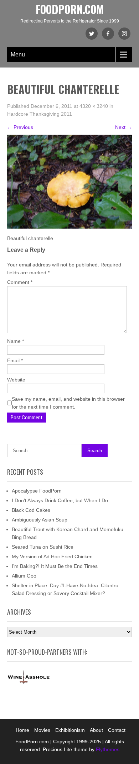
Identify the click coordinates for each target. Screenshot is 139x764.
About (96, 730)
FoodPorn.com (70, 9)
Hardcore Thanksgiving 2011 (39, 114)
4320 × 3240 (93, 106)
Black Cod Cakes (31, 510)
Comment (19, 282)
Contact (116, 730)
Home (22, 730)
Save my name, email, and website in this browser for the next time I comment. (68, 403)
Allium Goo (24, 576)
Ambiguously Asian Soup (39, 520)
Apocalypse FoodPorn (37, 491)
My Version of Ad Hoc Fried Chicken (52, 556)
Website (16, 380)
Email (15, 360)
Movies (42, 730)
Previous (20, 127)
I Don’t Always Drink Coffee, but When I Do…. (63, 500)
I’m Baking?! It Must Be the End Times (55, 566)
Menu (18, 54)
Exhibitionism (70, 730)
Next (123, 127)
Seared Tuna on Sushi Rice (42, 547)
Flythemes (106, 749)
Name (15, 341)
